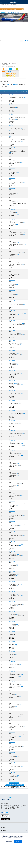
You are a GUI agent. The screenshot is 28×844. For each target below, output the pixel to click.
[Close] (25, 835)
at (18, 68)
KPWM (22, 584)
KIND (20, 525)
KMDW (21, 150)
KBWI (22, 128)
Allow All (18, 841)
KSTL (22, 604)
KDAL (20, 333)
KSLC (20, 262)
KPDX (18, 98)
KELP (16, 654)
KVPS (22, 343)
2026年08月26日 (12, 400)
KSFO (19, 423)
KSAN (18, 242)
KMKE (22, 766)
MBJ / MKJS (16, 383)
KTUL (15, 634)
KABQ (18, 493)
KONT (17, 294)
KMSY (12, 191)
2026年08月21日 (12, 681)
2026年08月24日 (12, 501)
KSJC (25, 313)
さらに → (13, 782)
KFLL (10, 152)
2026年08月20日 (12, 732)
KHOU (16, 644)
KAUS (23, 252)
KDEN (16, 107)
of (12, 68)
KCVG (10, 118)
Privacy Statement (11, 838)
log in (8, 84)
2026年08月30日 (12, 178)
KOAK (25, 97)
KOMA (20, 724)
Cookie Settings (9, 841)
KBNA (18, 201)
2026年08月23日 (12, 571)
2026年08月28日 (12, 290)
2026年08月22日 (12, 621)
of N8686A (5, 68)
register (15, 84)
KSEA (19, 403)
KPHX (24, 170)
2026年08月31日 (12, 147)
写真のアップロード (13, 9)
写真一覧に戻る (5, 9)
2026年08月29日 (12, 239)
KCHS (17, 363)
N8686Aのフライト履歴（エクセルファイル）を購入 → (14, 784)
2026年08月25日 (12, 450)
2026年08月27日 (12, 370)
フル (5, 40)
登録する (17, 787)
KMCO (17, 473)
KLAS (17, 193)
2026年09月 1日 (11, 94)
